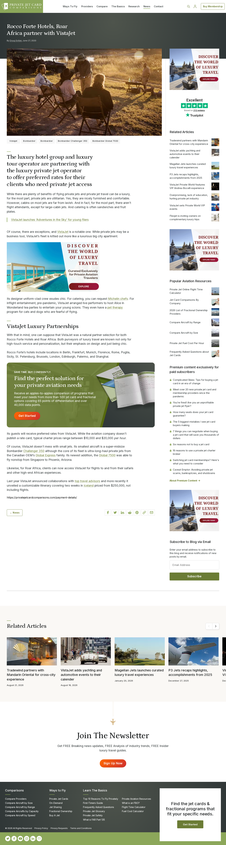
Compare (102, 6)
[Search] (189, 6)
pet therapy (115, 307)
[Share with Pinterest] (137, 512)
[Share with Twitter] (115, 512)
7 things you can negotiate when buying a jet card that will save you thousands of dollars (196, 435)
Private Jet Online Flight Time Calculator (186, 291)
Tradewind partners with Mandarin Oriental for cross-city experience (189, 142)
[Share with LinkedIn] (122, 512)
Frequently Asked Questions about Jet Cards (189, 353)
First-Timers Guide (93, 803)
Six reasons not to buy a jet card (191, 444)
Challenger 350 (33, 451)
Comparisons (14, 790)
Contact (158, 6)
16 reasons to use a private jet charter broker (194, 452)
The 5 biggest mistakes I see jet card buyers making (194, 423)
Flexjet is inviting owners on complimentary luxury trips (185, 217)
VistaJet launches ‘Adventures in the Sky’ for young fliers (50, 219)
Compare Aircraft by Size (184, 332)
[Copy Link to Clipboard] (144, 512)
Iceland (89, 485)
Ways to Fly (57, 790)
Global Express (46, 455)
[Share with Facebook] (108, 512)
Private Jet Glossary (94, 811)
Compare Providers (15, 798)
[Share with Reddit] (130, 512)
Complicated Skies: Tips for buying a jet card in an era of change (195, 381)
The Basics (118, 6)
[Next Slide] (215, 626)
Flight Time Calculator (133, 807)
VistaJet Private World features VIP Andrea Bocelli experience (187, 186)
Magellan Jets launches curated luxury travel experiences (188, 165)
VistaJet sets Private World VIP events (187, 207)
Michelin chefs (118, 298)
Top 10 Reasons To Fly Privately (100, 798)
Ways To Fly (70, 6)
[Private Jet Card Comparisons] (21, 6)
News (146, 6)
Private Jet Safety (93, 815)
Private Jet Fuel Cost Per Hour (187, 343)
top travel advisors (87, 481)
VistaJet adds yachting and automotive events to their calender (185, 154)
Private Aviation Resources (136, 798)
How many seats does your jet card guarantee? (193, 414)
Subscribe (194, 576)
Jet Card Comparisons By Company (184, 301)
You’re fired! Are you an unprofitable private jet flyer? (193, 404)
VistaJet (62, 231)
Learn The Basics (95, 790)
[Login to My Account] (195, 6)
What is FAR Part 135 (94, 819)
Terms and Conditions (81, 828)
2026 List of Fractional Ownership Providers (189, 312)
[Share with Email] (151, 512)
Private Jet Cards (58, 798)
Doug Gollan (16, 40)
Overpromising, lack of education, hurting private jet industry (189, 196)
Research (134, 6)
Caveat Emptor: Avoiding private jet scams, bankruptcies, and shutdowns (194, 471)
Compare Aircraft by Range (185, 322)
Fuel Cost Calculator (133, 811)
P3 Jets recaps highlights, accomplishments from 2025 (186, 176)
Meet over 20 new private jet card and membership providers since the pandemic (194, 393)
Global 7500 (107, 455)
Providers (87, 6)
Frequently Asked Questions (98, 807)
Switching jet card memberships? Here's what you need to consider (196, 461)
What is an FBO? (131, 803)
